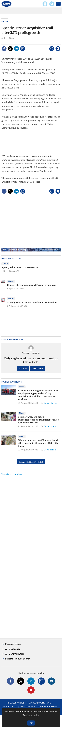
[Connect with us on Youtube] (31, 690)
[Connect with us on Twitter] (21, 681)
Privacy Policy (27, 706)
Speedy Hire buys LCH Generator (20, 267)
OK (31, 723)
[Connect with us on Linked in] (31, 681)
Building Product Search (17, 658)
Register (38, 368)
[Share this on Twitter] (10, 48)
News (4, 21)
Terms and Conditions (39, 702)
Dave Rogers (50, 426)
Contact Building (48, 706)
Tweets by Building (11, 473)
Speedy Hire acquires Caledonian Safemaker (32, 302)
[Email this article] (22, 48)
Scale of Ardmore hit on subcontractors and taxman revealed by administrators (38, 419)
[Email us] (41, 681)
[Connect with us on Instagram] (51, 681)
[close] (60, 42)
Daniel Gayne (50, 403)
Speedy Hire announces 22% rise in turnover (32, 284)
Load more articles (31, 461)
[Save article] (58, 48)
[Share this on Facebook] (4, 48)
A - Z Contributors (14, 653)
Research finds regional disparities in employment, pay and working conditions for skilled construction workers (38, 394)
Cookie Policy (9, 706)
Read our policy (30, 715)
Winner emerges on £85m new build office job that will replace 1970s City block (38, 443)
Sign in (22, 42)
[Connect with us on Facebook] (10, 681)
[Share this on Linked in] (16, 48)
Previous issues (13, 644)
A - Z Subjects (12, 648)
